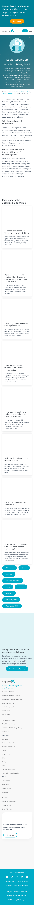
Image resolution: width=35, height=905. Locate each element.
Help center (5, 784)
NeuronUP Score (7, 809)
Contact (4, 750)
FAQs (3, 758)
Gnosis (24, 568)
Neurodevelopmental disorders (12, 699)
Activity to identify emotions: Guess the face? (16, 459)
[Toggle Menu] (30, 31)
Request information (8, 747)
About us (5, 739)
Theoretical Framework (9, 769)
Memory (21, 587)
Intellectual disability (8, 707)
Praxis (8, 587)
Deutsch (10, 900)
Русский (18, 900)
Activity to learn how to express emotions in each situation (14, 368)
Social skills (5, 731)
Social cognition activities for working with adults (16, 324)
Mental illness (6, 711)
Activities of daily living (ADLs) (12, 728)
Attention (9, 574)
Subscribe (10, 835)
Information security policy (10, 773)
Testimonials (6, 781)
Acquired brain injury (8, 703)
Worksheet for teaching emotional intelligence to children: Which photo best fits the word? (15, 278)
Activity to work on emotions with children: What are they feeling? (16, 546)
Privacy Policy (11, 881)
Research (5, 798)
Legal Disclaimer (22, 881)
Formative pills (6, 788)
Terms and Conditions (20, 885)
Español (17, 892)
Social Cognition (11, 600)
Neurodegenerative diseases (11, 695)
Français (24, 896)
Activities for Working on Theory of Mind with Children (16, 232)
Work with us (6, 754)
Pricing (4, 762)
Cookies (9, 885)
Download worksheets (17, 669)
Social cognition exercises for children (15, 503)
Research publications (9, 801)
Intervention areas (8, 720)
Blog (3, 766)
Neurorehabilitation (9, 692)
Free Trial (24, 31)
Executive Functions (13, 581)
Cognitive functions (8, 724)
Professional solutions (9, 743)
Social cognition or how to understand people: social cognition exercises (15, 414)
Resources (5, 792)
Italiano (24, 892)
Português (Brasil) (13, 896)
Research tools (6, 805)
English (10, 892)
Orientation (10, 568)
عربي (25, 900)
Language (9, 593)
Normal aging (6, 714)
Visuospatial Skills (12, 606)
